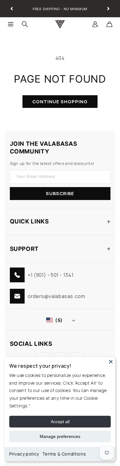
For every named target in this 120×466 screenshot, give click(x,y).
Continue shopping (60, 101)
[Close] (110, 361)
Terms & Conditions (64, 454)
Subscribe (60, 193)
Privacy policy (24, 454)
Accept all (60, 421)
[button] (11, 24)
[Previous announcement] (11, 8)
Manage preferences (60, 436)
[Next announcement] (108, 8)
